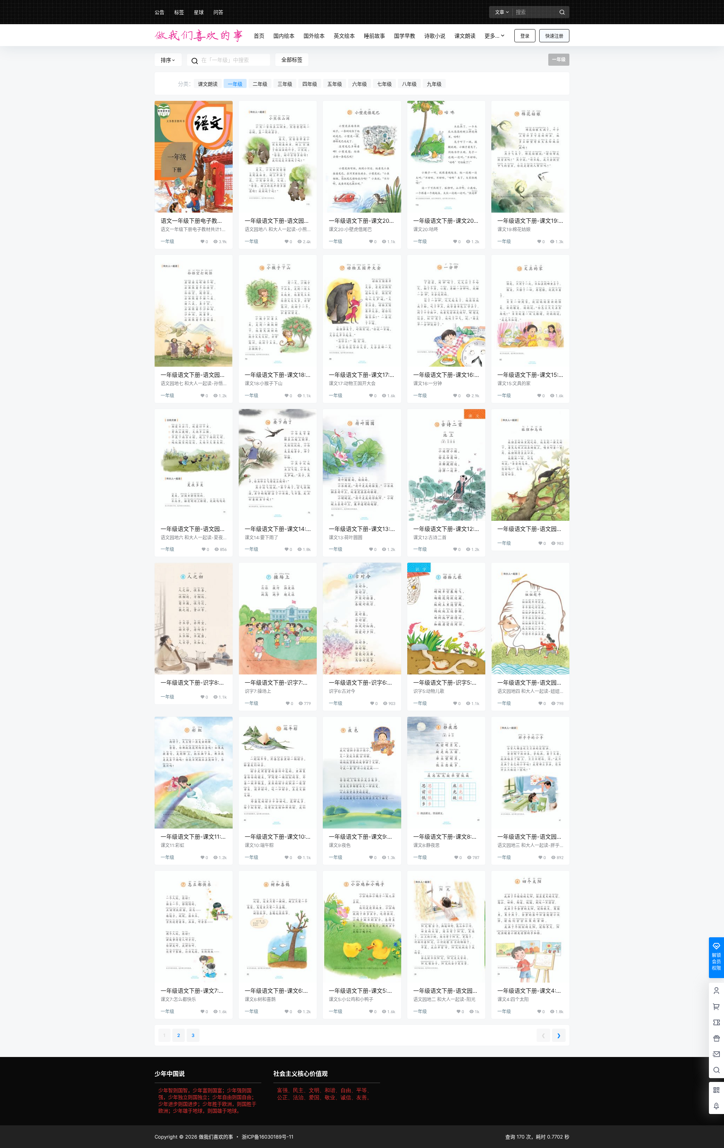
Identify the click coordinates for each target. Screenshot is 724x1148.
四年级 (309, 84)
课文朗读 (208, 84)
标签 (179, 12)
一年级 (235, 84)
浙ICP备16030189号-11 (267, 1137)
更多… (492, 35)
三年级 (285, 84)
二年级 (260, 84)
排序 (166, 60)
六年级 (359, 84)
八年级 (409, 84)
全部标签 (291, 59)
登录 (524, 36)
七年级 (384, 84)
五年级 (334, 84)
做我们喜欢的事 (215, 1137)
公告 (159, 12)
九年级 (434, 84)
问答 (218, 12)
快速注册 (554, 36)
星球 (199, 12)
